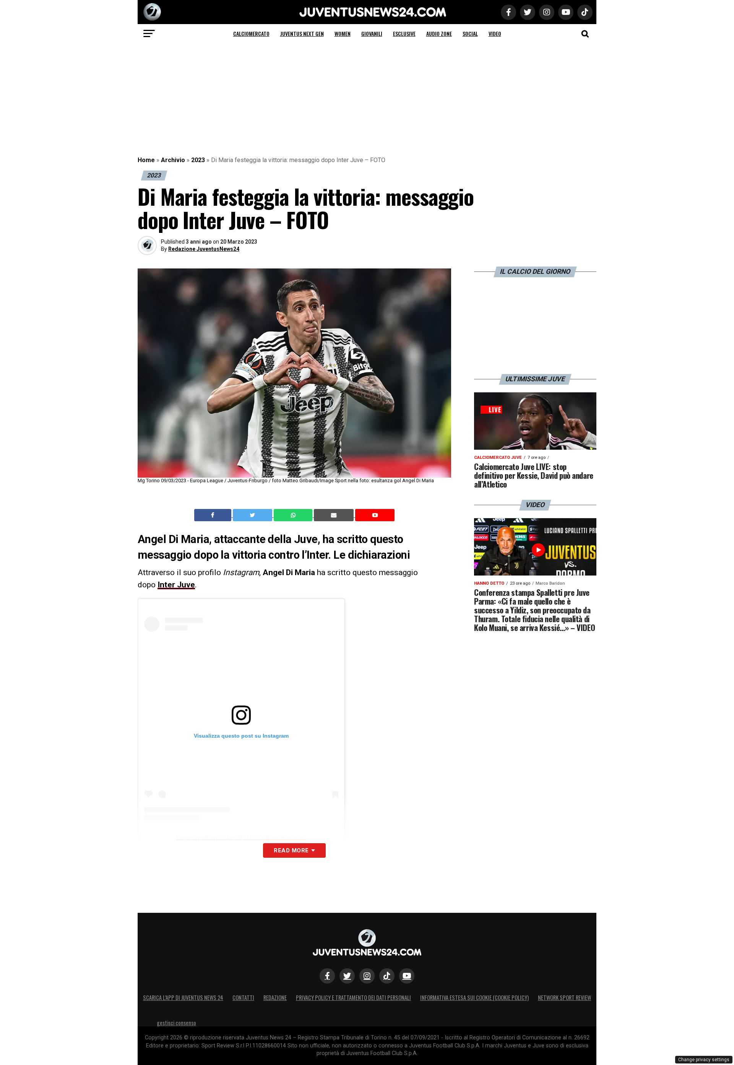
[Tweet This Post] (253, 515)
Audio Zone (439, 33)
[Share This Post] (294, 515)
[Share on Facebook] (213, 515)
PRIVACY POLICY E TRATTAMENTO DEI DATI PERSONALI (353, 997)
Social (470, 33)
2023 (198, 160)
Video (495, 33)
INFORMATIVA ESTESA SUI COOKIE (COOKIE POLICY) (474, 997)
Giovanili (371, 33)
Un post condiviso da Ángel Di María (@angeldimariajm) (241, 838)
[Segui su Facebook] (327, 976)
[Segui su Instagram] (367, 976)
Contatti (243, 997)
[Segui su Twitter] (347, 976)
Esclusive (404, 33)
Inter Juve (176, 584)
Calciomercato (251, 33)
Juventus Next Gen (302, 33)
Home (146, 160)
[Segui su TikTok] (387, 976)
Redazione (275, 997)
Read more (291, 850)
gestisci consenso (176, 1023)
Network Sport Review (564, 997)
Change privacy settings (703, 1059)
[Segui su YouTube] (406, 976)
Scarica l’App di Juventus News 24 (183, 997)
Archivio (173, 160)
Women (343, 33)
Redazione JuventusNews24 (203, 249)
